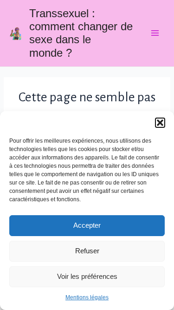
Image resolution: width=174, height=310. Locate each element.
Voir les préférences (87, 276)
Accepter (87, 225)
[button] (160, 122)
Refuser (87, 251)
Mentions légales (87, 297)
